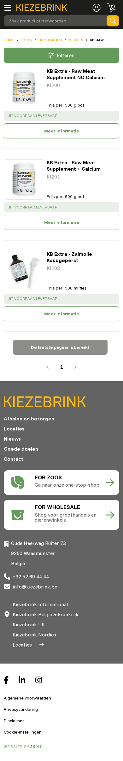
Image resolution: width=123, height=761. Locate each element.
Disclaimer (14, 720)
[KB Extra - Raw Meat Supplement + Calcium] (24, 179)
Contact (13, 459)
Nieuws (12, 439)
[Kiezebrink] (41, 7)
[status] (61, 116)
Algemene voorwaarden (27, 698)
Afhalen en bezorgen (29, 418)
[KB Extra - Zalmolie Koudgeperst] (24, 271)
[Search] (113, 20)
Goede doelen (21, 449)
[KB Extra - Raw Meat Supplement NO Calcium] (24, 88)
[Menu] (10, 7)
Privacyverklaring (21, 709)
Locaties (14, 428)
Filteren (65, 55)
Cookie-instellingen (23, 732)
